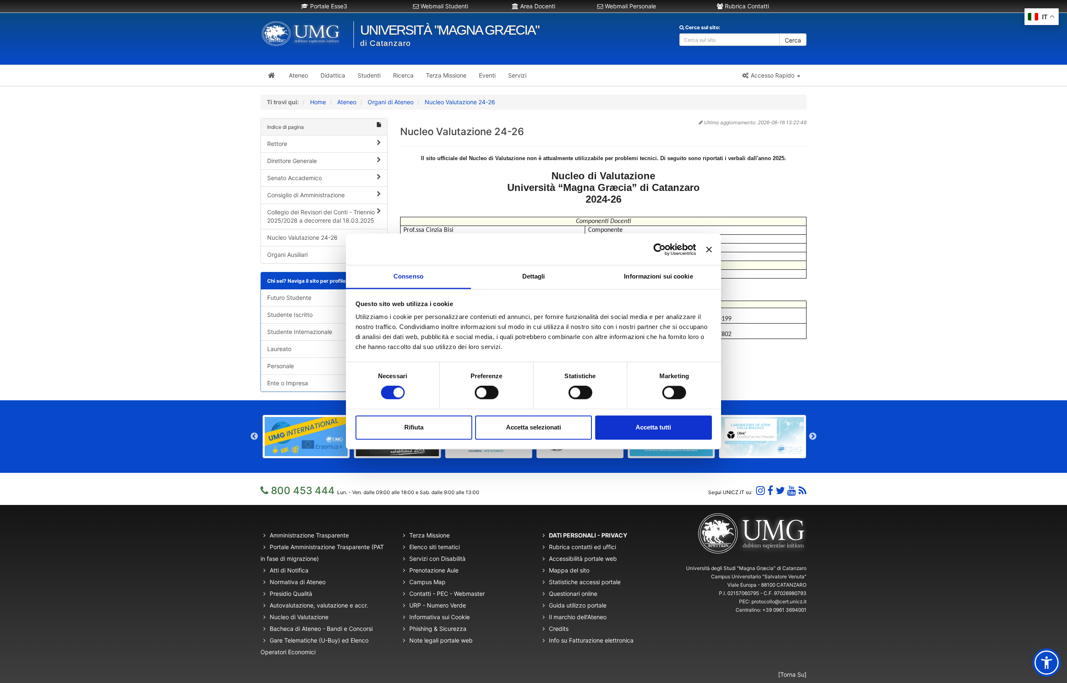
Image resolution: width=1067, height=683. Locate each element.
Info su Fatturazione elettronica (591, 640)
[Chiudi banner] (709, 249)
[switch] (486, 392)
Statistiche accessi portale (585, 581)
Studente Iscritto (290, 314)
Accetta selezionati (533, 427)
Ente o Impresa (287, 383)
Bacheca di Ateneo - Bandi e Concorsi (321, 628)
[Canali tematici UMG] (791, 491)
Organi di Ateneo (390, 101)
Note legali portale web (441, 640)
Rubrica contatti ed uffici (582, 546)
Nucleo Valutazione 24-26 (460, 101)
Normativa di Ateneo (298, 581)
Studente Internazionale (299, 331)
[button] (771, 75)
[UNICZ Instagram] (760, 491)
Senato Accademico (294, 177)
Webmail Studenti (443, 6)
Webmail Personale (629, 6)
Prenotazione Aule (433, 570)
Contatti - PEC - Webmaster (447, 593)
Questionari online (573, 593)
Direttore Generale (292, 160)
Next (813, 436)
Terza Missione (429, 535)
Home (318, 101)
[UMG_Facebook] (770, 491)
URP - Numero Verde (437, 605)
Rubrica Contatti (746, 6)
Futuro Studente (289, 297)
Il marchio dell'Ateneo (577, 616)
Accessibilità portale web (583, 558)
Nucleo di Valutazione (299, 616)
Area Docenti (536, 6)
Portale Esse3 (327, 6)
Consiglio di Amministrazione (306, 194)
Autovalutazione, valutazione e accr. (319, 605)
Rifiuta (413, 427)
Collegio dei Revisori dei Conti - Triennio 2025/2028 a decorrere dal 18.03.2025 (321, 216)
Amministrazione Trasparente (309, 535)
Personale (280, 365)
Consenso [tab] (408, 276)
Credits (559, 628)
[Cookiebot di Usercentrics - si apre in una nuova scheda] (659, 249)
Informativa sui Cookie (439, 616)
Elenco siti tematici (434, 546)
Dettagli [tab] (533, 276)
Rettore (277, 143)
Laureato (279, 348)
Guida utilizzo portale (577, 605)
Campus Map (427, 581)
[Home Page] (271, 75)
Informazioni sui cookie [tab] (658, 276)
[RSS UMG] (803, 491)
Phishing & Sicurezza (437, 628)
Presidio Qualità (291, 593)
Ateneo (346, 101)
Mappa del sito (569, 570)
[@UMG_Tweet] (780, 491)
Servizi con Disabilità (437, 558)
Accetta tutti (653, 427)
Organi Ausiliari (287, 254)
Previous (254, 436)
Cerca (793, 40)
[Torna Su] (792, 674)
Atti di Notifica (289, 570)
